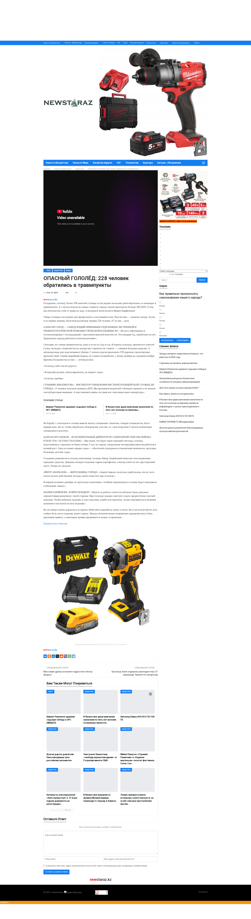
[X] (57, 656)
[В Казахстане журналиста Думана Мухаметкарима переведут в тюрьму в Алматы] (100, 780)
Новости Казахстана (51, 43)
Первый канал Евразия (55, 523)
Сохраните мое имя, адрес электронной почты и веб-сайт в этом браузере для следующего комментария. (97, 866)
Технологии (151, 43)
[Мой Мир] (53, 656)
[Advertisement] (87, 20)
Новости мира (109, 43)
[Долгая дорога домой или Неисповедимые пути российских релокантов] (63, 739)
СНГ (118, 43)
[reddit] (61, 656)
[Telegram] (73, 656)
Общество (58, 270)
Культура (164, 43)
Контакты (203, 892)
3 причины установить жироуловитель (178, 363)
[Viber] (65, 656)
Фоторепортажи (137, 43)
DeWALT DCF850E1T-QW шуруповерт (176, 422)
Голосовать (183, 340)
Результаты (167, 340)
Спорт (125, 43)
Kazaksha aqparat (91, 43)
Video (48, 270)
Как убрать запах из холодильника (176, 394)
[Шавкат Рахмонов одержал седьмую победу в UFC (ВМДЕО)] (63, 702)
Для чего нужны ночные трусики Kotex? (179, 388)
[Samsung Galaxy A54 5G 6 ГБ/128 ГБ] (137, 702)
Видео (197, 43)
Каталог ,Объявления (73, 43)
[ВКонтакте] (45, 656)
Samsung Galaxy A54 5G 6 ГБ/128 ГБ (176, 416)
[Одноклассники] (49, 656)
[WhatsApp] (69, 656)
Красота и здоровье (181, 43)
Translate (179, 274)
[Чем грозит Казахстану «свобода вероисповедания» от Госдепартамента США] (100, 739)
